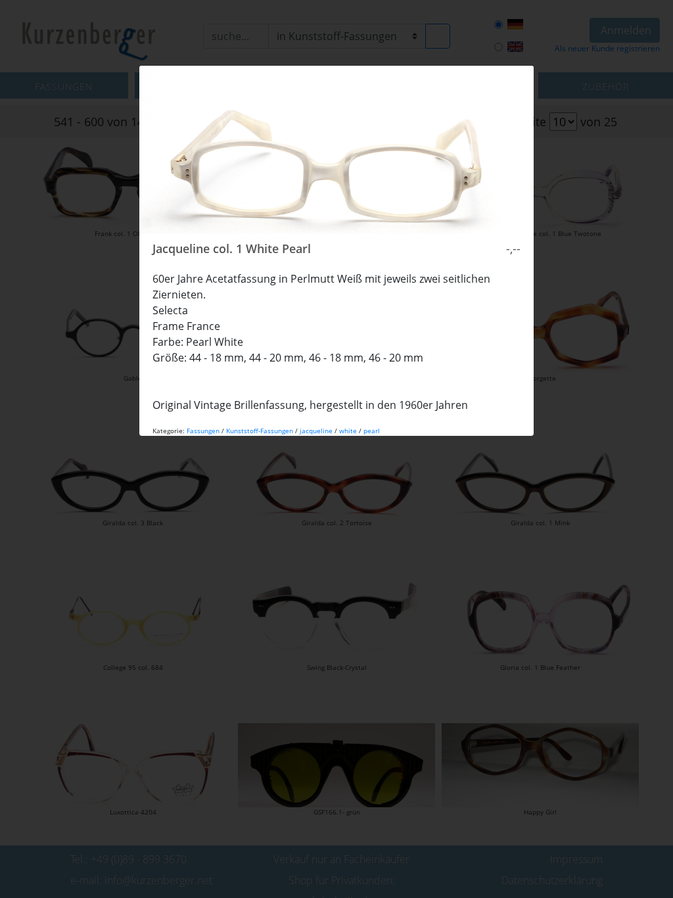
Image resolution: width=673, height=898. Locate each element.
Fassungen (203, 430)
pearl (371, 430)
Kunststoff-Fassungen (259, 430)
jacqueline (316, 430)
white (348, 430)
